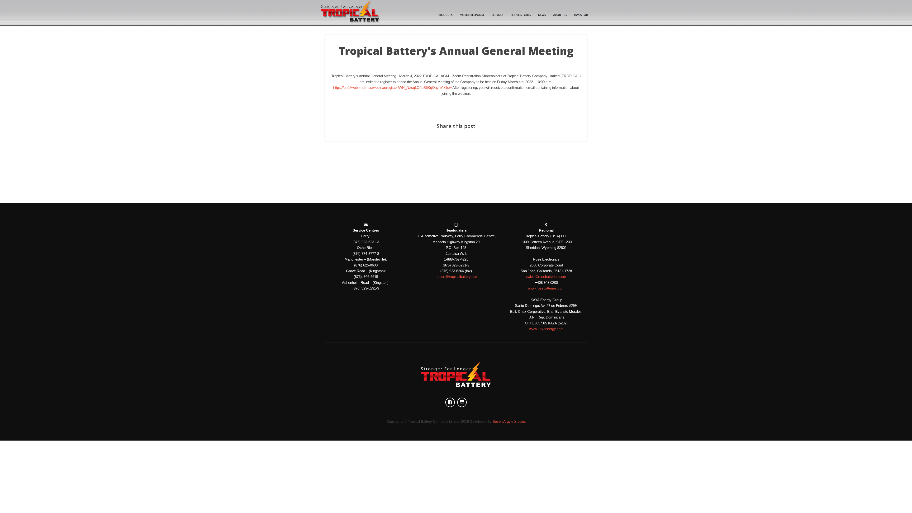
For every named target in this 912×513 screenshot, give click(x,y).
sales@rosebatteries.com (546, 277)
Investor (581, 15)
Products (445, 15)
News (542, 15)
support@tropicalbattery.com (456, 277)
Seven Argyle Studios (509, 421)
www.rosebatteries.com (546, 288)
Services (498, 15)
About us (560, 15)
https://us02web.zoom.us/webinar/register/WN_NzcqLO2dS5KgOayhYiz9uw (392, 88)
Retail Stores (521, 15)
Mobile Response (472, 15)
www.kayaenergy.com (546, 329)
